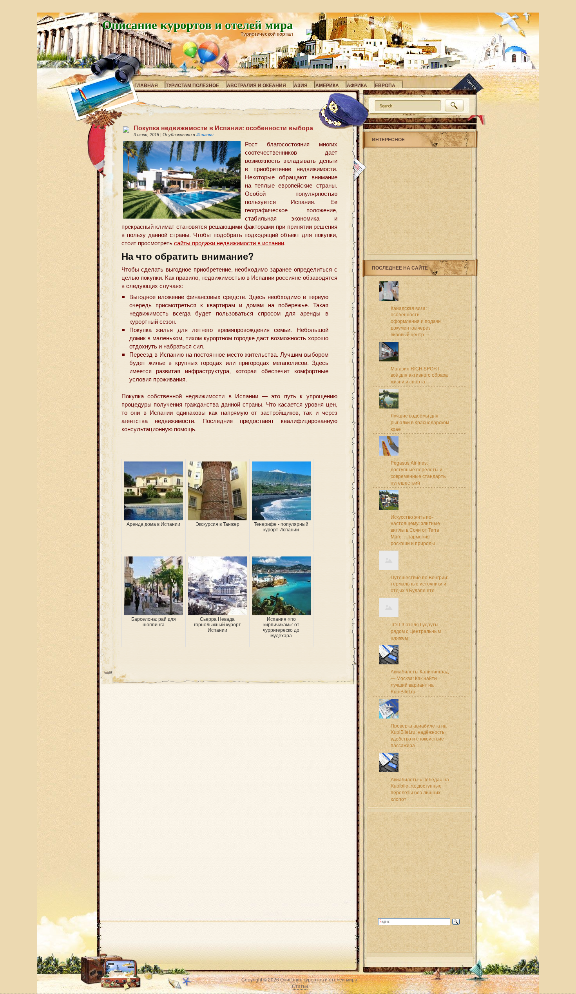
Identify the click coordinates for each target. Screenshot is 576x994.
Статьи (300, 986)
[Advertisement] (213, 447)
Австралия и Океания (256, 85)
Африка (357, 85)
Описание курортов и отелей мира (197, 24)
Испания (205, 134)
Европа (385, 85)
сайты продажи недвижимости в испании (229, 243)
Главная (146, 85)
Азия (301, 85)
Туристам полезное (192, 85)
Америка (327, 85)
